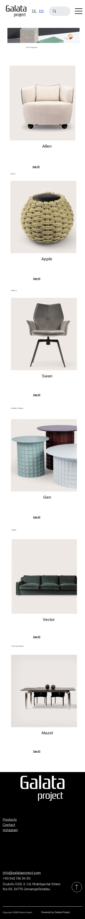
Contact (9, 825)
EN (41, 11)
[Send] (77, 887)
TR (34, 11)
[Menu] (78, 11)
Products (10, 820)
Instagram (10, 830)
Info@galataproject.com (22, 873)
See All (36, 166)
